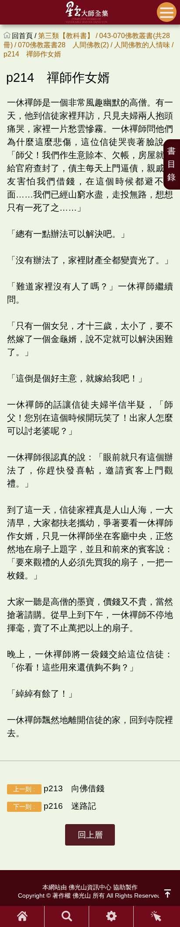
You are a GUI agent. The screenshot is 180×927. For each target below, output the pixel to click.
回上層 (90, 834)
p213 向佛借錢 (58, 788)
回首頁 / (25, 35)
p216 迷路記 (54, 806)
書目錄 (171, 164)
